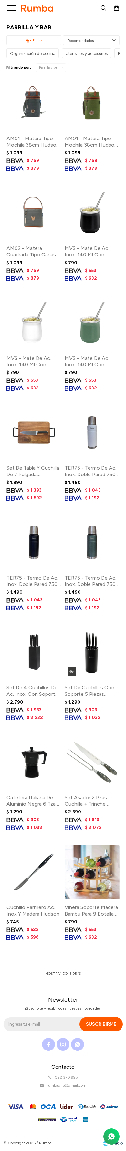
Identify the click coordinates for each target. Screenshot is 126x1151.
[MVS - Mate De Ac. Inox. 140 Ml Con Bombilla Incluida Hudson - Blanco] (33, 322)
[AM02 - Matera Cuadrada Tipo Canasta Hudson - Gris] (33, 213)
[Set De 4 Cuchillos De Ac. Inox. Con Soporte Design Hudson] (33, 652)
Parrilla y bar (48, 67)
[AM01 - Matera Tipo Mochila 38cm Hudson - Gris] (33, 103)
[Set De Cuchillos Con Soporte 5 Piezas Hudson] (92, 652)
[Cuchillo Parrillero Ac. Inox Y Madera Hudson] (33, 872)
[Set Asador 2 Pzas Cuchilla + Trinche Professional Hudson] (92, 762)
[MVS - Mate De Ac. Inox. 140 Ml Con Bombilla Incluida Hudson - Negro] (92, 213)
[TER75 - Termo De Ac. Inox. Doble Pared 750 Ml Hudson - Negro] (33, 542)
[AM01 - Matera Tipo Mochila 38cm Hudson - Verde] (92, 103)
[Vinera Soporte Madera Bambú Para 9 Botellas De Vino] (92, 872)
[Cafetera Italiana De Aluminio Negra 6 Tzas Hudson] (33, 762)
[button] (103, 8)
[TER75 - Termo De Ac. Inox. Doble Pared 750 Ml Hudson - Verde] (92, 542)
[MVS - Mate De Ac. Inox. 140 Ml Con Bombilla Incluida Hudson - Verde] (92, 322)
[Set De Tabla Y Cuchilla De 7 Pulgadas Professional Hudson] (33, 432)
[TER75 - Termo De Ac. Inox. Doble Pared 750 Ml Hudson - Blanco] (92, 432)
